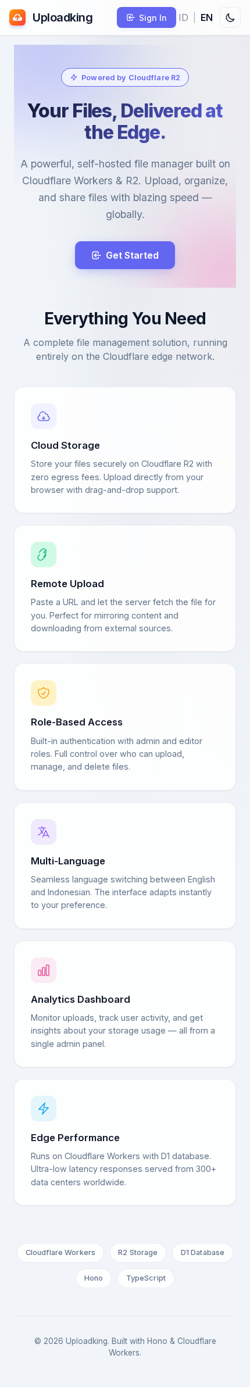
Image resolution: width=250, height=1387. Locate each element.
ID (183, 17)
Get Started (132, 255)
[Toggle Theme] (230, 17)
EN (207, 17)
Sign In (153, 18)
